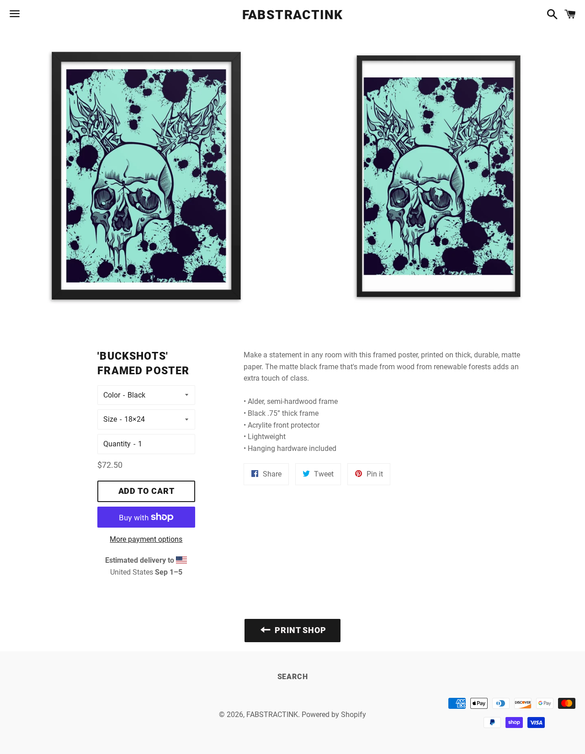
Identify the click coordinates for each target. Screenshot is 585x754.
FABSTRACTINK (292, 14)
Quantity (117, 444)
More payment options (146, 539)
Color (111, 395)
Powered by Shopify (334, 714)
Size (110, 419)
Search (292, 676)
